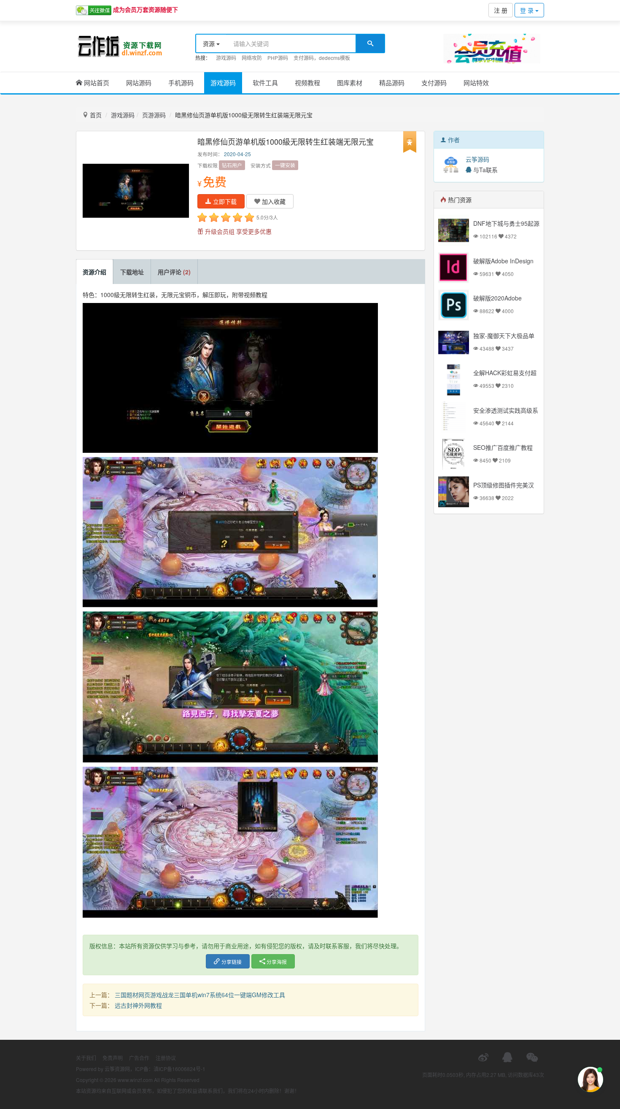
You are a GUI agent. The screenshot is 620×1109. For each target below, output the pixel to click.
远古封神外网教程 (138, 1005)
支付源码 (434, 82)
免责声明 (112, 1057)
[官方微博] (483, 1057)
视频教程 (307, 82)
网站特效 (476, 82)
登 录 (527, 10)
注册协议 (166, 1057)
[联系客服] (507, 1057)
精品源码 (391, 82)
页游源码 (154, 115)
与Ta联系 (485, 169)
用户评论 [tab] (174, 272)
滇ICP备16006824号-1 (179, 1068)
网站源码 (138, 82)
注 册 (500, 10)
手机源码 (181, 82)
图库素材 (349, 82)
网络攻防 (252, 57)
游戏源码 (226, 57)
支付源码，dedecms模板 (322, 57)
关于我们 (86, 1057)
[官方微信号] (532, 1057)
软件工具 (265, 82)
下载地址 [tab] (132, 272)
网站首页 (95, 82)
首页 (95, 115)
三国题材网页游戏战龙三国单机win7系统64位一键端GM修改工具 (200, 994)
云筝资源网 (117, 1068)
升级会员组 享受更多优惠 (237, 231)
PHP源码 (277, 57)
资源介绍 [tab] (94, 272)
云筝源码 (477, 159)
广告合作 (139, 1057)
